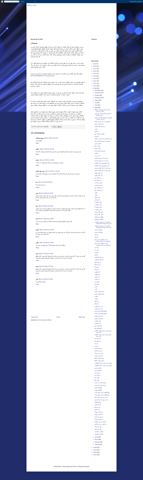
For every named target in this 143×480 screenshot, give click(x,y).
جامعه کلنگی (98, 402)
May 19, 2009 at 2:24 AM (46, 279)
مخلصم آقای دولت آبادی (101, 311)
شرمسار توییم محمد (100, 151)
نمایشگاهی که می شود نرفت (102, 392)
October (97, 95)
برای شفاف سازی (99, 124)
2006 (95, 452)
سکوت (96, 296)
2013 (95, 78)
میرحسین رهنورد (99, 316)
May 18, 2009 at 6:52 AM (51, 138)
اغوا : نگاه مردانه (99, 212)
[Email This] (53, 127)
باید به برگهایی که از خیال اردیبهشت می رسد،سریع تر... (103, 240)
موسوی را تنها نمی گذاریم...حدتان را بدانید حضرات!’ (103, 118)
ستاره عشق (98, 148)
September (98, 97)
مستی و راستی (98, 182)
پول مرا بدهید (98, 426)
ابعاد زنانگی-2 (98, 207)
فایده (96, 286)
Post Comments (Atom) (45, 320)
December (98, 90)
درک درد (97, 247)
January (97, 444)
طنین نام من (98, 143)
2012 (95, 81)
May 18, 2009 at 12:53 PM (46, 218)
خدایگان (97, 153)
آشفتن (96, 252)
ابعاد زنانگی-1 (98, 202)
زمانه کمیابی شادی (99, 291)
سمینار (96, 234)
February (97, 442)
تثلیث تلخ (97, 377)
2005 (95, 455)
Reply (37, 143)
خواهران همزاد (98, 387)
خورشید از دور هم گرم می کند (102, 141)
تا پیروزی (97, 136)
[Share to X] (57, 127)
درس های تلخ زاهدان (100, 126)
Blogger (87, 466)
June (96, 105)
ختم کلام (97, 301)
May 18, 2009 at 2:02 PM (47, 229)
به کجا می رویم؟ (99, 412)
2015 (95, 73)
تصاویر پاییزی (98, 368)
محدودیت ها (98, 338)
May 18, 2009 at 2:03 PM (47, 242)
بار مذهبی (97, 277)
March (97, 439)
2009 (95, 88)
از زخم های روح (99, 187)
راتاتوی (96, 131)
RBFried (74, 466)
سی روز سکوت (99, 306)
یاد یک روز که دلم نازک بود (101, 397)
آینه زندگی (97, 197)
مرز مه (96, 343)
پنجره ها (97, 267)
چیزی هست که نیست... (101, 382)
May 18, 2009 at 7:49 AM (52, 171)
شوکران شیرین (99, 229)
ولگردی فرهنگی (99, 217)
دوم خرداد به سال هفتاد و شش (102, 168)
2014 (95, 76)
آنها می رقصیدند (99, 431)
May (96, 107)
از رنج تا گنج (98, 262)
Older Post (82, 317)
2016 (95, 71)
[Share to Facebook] (59, 127)
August (97, 100)
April (96, 437)
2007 (95, 450)
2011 (95, 83)
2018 (95, 66)
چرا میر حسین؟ (99, 353)
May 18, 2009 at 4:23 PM (46, 266)
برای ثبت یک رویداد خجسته (101, 158)
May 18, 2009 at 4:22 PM (46, 253)
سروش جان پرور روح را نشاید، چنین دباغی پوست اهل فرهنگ (103, 222)
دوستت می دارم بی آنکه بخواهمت (103, 363)
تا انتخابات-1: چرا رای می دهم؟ (102, 121)
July (96, 102)
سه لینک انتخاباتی (99, 257)
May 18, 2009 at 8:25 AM (45, 182)
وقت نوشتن (98, 321)
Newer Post (34, 317)
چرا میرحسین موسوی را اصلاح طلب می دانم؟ (102, 110)
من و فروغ (97, 407)
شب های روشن (99, 173)
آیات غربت (97, 156)
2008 (95, 447)
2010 (95, 86)
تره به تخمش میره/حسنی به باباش (103, 138)
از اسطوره (97, 272)
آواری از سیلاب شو (99, 134)
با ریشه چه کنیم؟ (99, 417)
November (98, 93)
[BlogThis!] (55, 127)
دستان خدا (97, 373)
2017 (95, 68)
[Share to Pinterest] (61, 127)
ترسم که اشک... (99, 348)
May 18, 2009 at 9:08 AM (46, 193)
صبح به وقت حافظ (99, 358)
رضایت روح (98, 146)
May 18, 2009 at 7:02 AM (47, 149)
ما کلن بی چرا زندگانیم (100, 421)
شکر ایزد (97, 281)
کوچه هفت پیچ (98, 326)
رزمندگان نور (98, 178)
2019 (95, 64)
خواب (96, 192)
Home (58, 317)
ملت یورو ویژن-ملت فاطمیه (102, 163)
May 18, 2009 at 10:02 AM (45, 206)
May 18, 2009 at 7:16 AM (47, 160)
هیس (96, 129)
